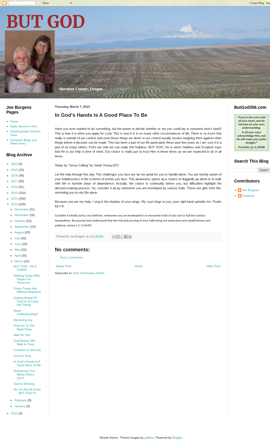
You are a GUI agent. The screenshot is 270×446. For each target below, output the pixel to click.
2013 (15, 204)
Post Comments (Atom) (88, 273)
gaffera (149, 437)
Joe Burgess (250, 190)
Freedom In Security (27, 350)
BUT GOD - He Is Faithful (25, 268)
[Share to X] (122, 237)
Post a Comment (71, 257)
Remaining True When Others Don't (24, 374)
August (20, 232)
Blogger (177, 437)
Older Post (213, 266)
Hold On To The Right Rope (24, 327)
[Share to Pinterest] (130, 237)
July (18, 238)
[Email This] (114, 237)
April (18, 255)
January (20, 406)
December (22, 209)
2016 (15, 187)
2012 (15, 413)
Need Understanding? (26, 312)
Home (139, 266)
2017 (15, 181)
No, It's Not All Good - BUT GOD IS (27, 391)
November (22, 215)
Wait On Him (22, 335)
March (19, 261)
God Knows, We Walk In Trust (24, 342)
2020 (15, 164)
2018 (15, 175)
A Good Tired (22, 356)
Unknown (248, 195)
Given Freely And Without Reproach (27, 290)
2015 (15, 192)
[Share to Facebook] (126, 237)
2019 (15, 169)
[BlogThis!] (118, 237)
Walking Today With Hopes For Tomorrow (27, 279)
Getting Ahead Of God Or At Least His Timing (26, 301)
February (21, 400)
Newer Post (63, 266)
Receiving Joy (23, 320)
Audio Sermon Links (23, 126)
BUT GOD (45, 21)
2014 (15, 198)
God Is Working (24, 383)
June (18, 244)
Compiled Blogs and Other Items (23, 141)
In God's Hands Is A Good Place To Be (27, 363)
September (22, 226)
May (18, 249)
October (20, 221)
